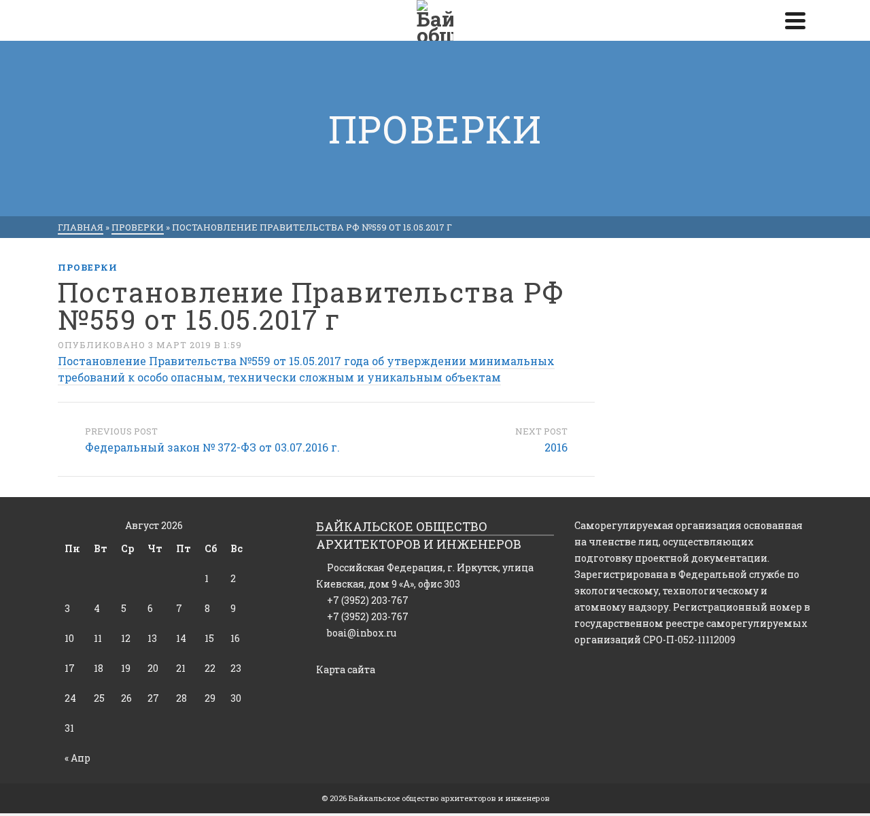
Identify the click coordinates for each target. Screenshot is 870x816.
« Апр (77, 757)
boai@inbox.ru (361, 632)
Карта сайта (345, 669)
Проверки (88, 267)
